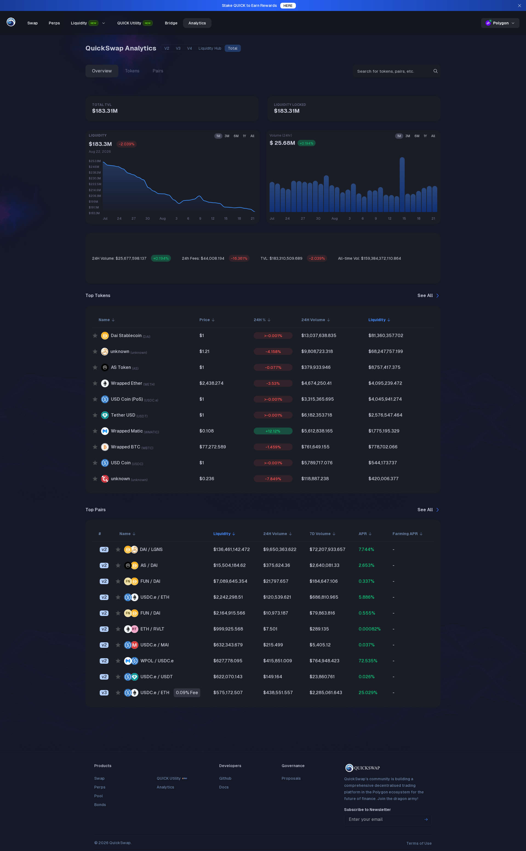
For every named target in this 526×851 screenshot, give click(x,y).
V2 (166, 48)
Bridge (171, 23)
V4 (189, 48)
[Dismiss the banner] (520, 6)
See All (425, 295)
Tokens (132, 70)
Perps (54, 23)
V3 (178, 48)
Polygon (501, 23)
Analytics (197, 23)
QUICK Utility (129, 23)
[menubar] (122, 23)
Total (233, 48)
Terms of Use (419, 843)
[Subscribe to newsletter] (426, 819)
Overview (102, 70)
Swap (32, 23)
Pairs (158, 70)
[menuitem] (32, 23)
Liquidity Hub (210, 48)
